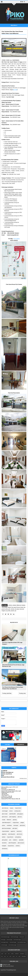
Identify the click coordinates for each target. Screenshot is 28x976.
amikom (10, 605)
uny (9, 953)
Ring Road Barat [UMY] (6, 797)
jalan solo (20, 816)
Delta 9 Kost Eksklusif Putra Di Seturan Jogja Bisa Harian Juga (13, 665)
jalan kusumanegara (6, 828)
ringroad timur (11, 845)
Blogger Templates (21, 974)
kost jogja (3, 939)
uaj (6, 610)
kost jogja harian (4, 942)
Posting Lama (22, 693)
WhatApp (16, 233)
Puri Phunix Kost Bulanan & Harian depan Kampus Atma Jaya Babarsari (12, 687)
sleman (12, 609)
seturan (11, 810)
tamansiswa (4, 848)
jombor (3, 825)
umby (9, 610)
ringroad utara (18, 808)
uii (7, 956)
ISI (3, 775)
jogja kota (13, 831)
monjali (3, 819)
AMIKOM (5, 770)
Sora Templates (11, 974)
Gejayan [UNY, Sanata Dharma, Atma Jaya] (11, 791)
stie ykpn (17, 609)
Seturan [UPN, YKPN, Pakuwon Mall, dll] (10, 798)
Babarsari (19, 605)
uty (2, 956)
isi (16, 956)
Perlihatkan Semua (23, 778)
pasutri (3, 609)
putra (6, 609)
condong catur (17, 810)
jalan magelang (12, 816)
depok (9, 607)
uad (19, 956)
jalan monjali (4, 813)
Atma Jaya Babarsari (8, 772)
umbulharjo (9, 825)
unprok (12, 610)
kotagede (4, 845)
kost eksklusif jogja (22, 942)
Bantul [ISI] (3, 788)
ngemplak (21, 839)
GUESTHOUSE (16, 60)
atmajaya (24, 956)
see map (15, 89)
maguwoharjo (16, 822)
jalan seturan (5, 816)
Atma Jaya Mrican (7, 774)
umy (14, 956)
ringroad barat (10, 837)
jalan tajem (15, 828)
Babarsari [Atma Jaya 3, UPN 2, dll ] (9, 787)
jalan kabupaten (11, 834)
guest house (17, 607)
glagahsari (4, 834)
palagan (22, 822)
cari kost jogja (4, 944)
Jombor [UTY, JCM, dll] (6, 796)
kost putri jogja (13, 942)
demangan (15, 825)
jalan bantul (22, 825)
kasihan (3, 837)
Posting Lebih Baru (6, 693)
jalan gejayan (20, 813)
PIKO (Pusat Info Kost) (8, 966)
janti (10, 839)
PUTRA (3, 60)
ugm (2, 953)
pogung (11, 808)
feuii (12, 607)
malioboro (15, 839)
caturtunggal (4, 607)
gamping (15, 819)
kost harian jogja (17, 939)
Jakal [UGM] (4, 793)
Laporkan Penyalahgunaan (8, 970)
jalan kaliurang (5, 808)
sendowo (18, 845)
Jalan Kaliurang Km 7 (6, 822)
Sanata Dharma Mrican (8, 777)
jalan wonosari (21, 842)
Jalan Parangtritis (12, 842)
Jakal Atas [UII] (4, 795)
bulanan (23, 605)
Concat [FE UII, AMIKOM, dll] (8, 789)
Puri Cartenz (17, 238)
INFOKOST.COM (6, 964)
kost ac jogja (9, 939)
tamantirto (4, 842)
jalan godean (4, 839)
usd (10, 956)
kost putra (22, 936)
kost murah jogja (14, 936)
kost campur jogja (12, 944)
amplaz (14, 605)
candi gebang (18, 837)
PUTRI (8, 60)
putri (9, 609)
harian (21, 607)
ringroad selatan (5, 831)
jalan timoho (19, 834)
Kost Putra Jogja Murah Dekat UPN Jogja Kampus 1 (12, 643)
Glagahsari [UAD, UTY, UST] (7, 792)
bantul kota (19, 831)
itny (24, 607)
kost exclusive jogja (5, 936)
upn (15, 610)
